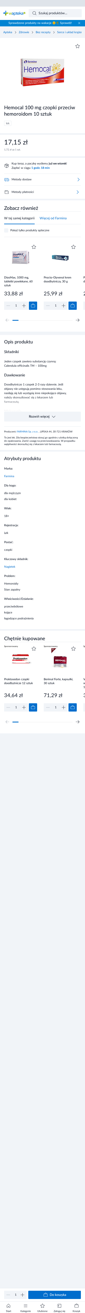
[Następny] (77, 320)
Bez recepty (43, 32)
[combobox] (55, 13)
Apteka (7, 32)
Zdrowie (24, 32)
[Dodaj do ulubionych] (77, 46)
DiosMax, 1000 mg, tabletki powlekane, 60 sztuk (18, 281)
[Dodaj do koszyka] (33, 306)
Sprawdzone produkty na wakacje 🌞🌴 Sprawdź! (40, 23)
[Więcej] (77, 192)
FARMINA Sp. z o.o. (28, 431)
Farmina (9, 476)
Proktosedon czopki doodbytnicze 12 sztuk (18, 681)
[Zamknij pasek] (79, 23)
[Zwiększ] (22, 1295)
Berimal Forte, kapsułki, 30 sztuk (58, 681)
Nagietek (9, 566)
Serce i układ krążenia (71, 32)
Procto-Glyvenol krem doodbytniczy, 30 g (57, 279)
